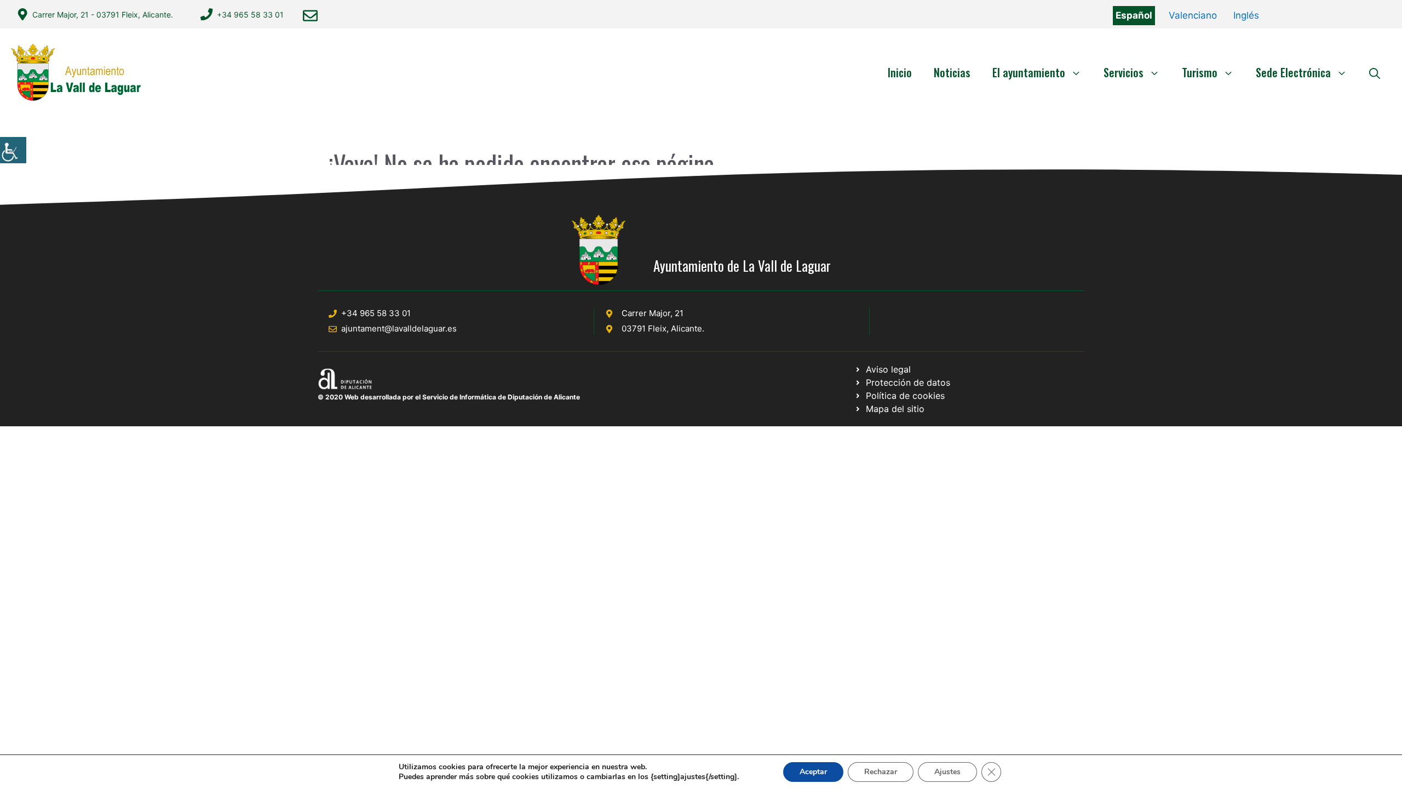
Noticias (952, 72)
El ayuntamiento (1028, 72)
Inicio (900, 72)
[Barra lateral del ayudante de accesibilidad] (13, 150)
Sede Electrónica (1293, 72)
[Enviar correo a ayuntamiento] (310, 15)
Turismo (1199, 72)
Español (1134, 15)
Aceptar (813, 772)
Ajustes (947, 772)
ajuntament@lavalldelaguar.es (399, 328)
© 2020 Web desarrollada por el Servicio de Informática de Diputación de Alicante (449, 397)
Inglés (1246, 15)
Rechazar (880, 772)
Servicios (1124, 72)
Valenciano (1193, 15)
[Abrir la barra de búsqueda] (1374, 72)
